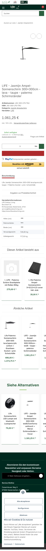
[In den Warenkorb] (4, 30)
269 (22, 218)
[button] (34, 8)
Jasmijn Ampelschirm (19, 108)
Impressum (8, 544)
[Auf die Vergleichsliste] (33, 36)
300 (22, 227)
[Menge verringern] (4, 146)
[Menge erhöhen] (41, 146)
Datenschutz (20, 544)
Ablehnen (23, 515)
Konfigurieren (23, 508)
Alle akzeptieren (23, 501)
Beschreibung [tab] (8, 176)
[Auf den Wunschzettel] (39, 36)
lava (22, 222)
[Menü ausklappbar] (3, 7)
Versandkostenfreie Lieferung (25, 123)
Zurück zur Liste (10, 23)
